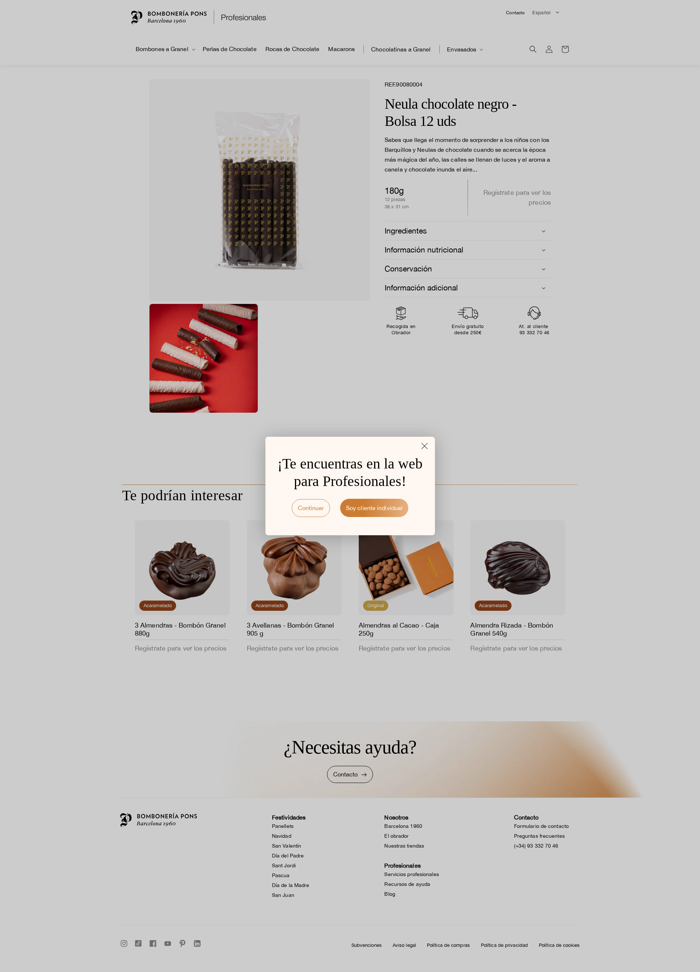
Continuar (311, 508)
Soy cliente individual (374, 508)
